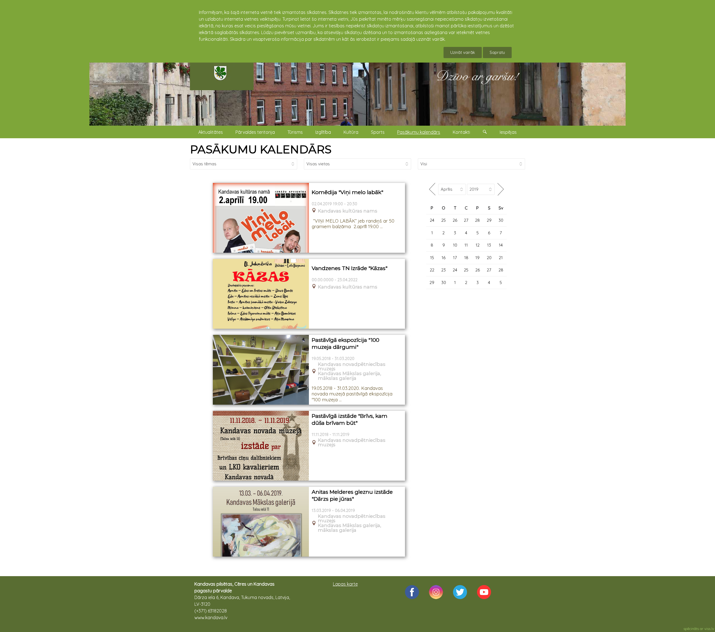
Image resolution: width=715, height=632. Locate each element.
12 (478, 245)
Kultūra (351, 132)
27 (466, 220)
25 (443, 220)
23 (443, 270)
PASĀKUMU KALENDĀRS (261, 149)
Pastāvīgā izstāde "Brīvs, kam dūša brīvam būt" (349, 419)
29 (489, 220)
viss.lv (709, 628)
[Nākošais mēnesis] (501, 189)
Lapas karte (345, 584)
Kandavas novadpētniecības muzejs (351, 366)
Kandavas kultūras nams (347, 211)
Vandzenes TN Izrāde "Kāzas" (349, 268)
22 (432, 270)
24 (432, 220)
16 (443, 257)
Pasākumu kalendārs (418, 132)
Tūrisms (295, 132)
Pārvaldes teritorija (255, 132)
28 (477, 220)
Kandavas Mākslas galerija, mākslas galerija (349, 376)
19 (477, 257)
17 (455, 257)
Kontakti (461, 132)
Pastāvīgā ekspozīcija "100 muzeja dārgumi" (345, 343)
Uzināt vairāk (462, 52)
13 (489, 245)
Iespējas (508, 132)
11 (466, 245)
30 (501, 220)
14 (501, 245)
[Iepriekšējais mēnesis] (432, 189)
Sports (378, 132)
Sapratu (497, 52)
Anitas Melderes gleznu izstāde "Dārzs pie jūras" (352, 495)
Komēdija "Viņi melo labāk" (347, 192)
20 (489, 257)
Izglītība (323, 132)
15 (432, 257)
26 (455, 220)
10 (455, 245)
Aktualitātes (210, 132)
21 (501, 257)
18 (466, 257)
